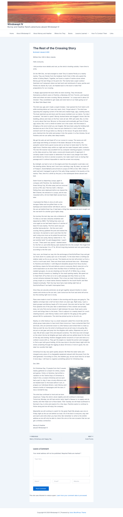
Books (70, 33)
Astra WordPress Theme (78, 512)
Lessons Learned (81, 33)
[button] (88, 33)
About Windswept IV (24, 33)
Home (12, 33)
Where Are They (59, 33)
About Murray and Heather (42, 33)
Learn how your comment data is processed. (72, 495)
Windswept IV (15, 24)
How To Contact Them (99, 33)
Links (111, 33)
